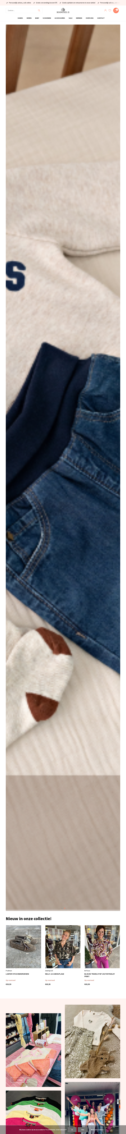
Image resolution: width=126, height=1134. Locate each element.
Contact (101, 18)
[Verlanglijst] (110, 10)
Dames (20, 18)
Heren (29, 18)
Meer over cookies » (97, 1130)
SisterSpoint (49, 971)
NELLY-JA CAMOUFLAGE (54, 974)
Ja (72, 1130)
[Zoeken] (39, 10)
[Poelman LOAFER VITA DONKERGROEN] (23, 946)
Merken (79, 18)
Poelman (9, 971)
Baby (37, 18)
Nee (82, 1130)
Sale (70, 18)
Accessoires (60, 18)
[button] (61, 908)
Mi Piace (87, 971)
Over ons (90, 18)
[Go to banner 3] (92, 1041)
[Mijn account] (105, 10)
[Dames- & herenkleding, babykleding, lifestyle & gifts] (63, 10)
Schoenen (47, 18)
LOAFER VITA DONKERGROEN (17, 974)
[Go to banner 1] (33, 1050)
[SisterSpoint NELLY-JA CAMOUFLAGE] (62, 946)
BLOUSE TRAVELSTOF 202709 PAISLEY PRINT (99, 975)
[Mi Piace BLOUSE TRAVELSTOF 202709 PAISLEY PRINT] (102, 946)
